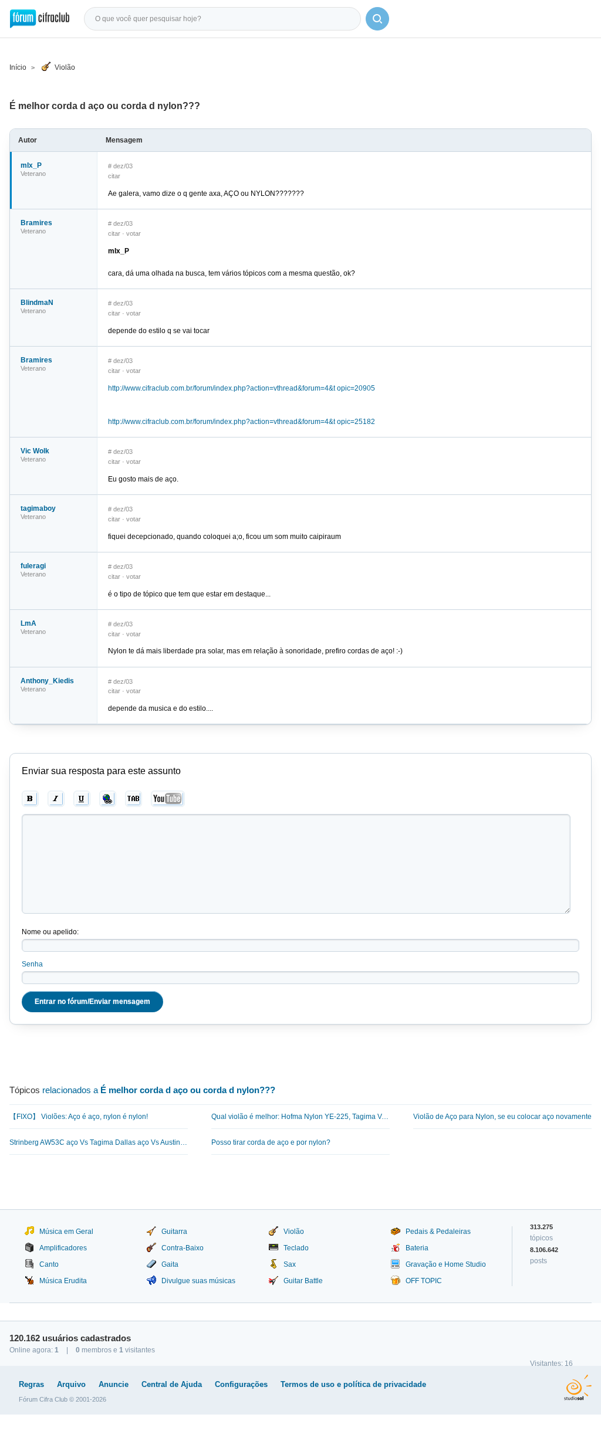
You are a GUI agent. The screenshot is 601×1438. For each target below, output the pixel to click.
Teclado (296, 1248)
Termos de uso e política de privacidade (353, 1384)
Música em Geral (66, 1231)
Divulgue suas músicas (198, 1281)
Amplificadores (63, 1248)
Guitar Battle (303, 1281)
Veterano (33, 173)
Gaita (169, 1264)
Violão (65, 67)
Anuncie (114, 1384)
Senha (32, 964)
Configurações (241, 1384)
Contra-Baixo (182, 1248)
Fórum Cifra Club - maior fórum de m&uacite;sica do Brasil (39, 18)
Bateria (417, 1248)
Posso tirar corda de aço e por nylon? (270, 1142)
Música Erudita (63, 1281)
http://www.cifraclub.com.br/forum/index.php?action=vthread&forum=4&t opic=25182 (241, 422)
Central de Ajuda (171, 1384)
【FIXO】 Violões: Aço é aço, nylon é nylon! (78, 1117)
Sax (289, 1264)
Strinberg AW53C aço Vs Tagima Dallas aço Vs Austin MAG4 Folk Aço (98, 1142)
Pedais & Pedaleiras (438, 1231)
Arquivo (71, 1384)
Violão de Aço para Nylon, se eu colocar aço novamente (502, 1117)
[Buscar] (377, 18)
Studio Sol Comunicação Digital (578, 1387)
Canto (49, 1264)
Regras (31, 1384)
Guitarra (174, 1231)
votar (133, 233)
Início (17, 67)
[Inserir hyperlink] (107, 799)
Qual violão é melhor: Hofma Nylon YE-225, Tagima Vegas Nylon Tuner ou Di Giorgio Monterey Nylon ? (300, 1117)
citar (114, 175)
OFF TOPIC (424, 1281)
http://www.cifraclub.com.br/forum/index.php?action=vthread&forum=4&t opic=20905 (241, 388)
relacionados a (158, 1090)
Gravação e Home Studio (446, 1264)
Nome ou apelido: (50, 932)
